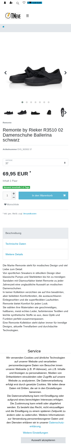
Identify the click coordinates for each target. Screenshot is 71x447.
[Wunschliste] (24, 3)
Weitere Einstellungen (35, 432)
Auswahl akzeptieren (43, 440)
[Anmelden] (5, 3)
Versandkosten (29, 214)
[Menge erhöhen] (13, 194)
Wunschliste (12, 204)
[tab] (35, 233)
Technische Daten (15, 243)
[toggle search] (18, 3)
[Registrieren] (11, 3)
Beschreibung (13, 233)
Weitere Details (14, 254)
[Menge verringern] (13, 197)
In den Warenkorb (42, 195)
